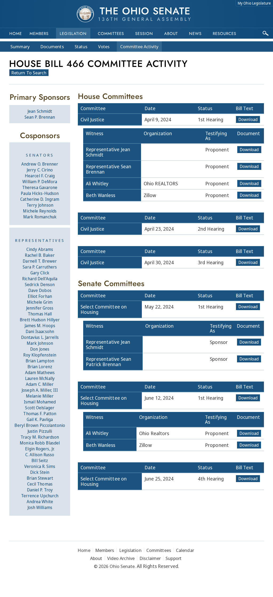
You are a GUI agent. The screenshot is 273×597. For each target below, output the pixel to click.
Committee (139, 46)
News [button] (195, 34)
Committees (111, 34)
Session (144, 34)
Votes (104, 46)
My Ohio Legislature (254, 3)
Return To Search (29, 73)
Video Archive (121, 558)
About (171, 34)
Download (248, 119)
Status (81, 46)
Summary (20, 46)
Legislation (73, 34)
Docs (52, 46)
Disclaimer (150, 558)
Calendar (185, 550)
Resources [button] (224, 34)
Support (174, 558)
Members (39, 34)
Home (15, 34)
